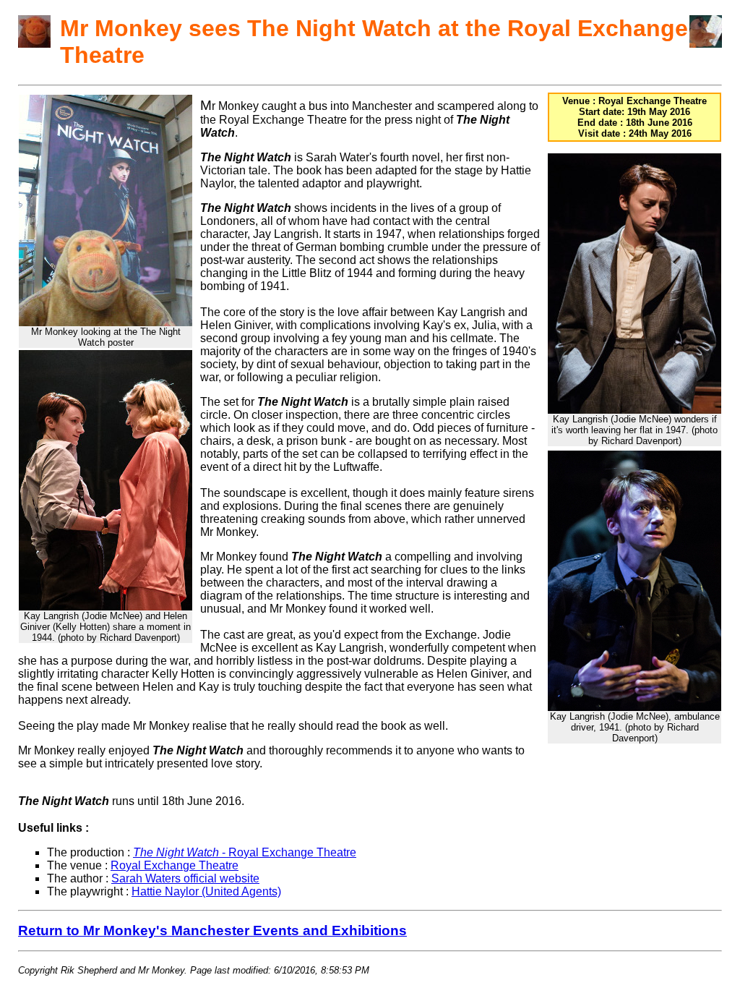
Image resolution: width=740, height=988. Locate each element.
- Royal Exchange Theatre (244, 852)
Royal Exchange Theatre (174, 865)
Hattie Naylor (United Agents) (206, 891)
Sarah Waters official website (185, 878)
